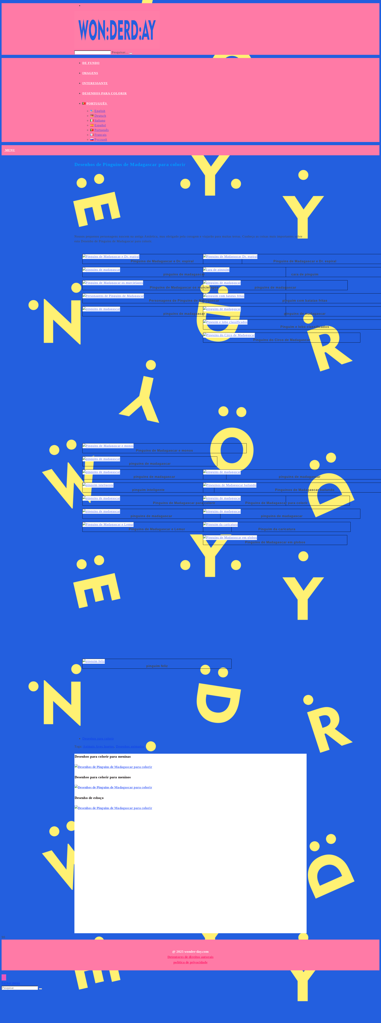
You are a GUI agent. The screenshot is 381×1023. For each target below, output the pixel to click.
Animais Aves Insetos (98, 746)
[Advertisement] (190, 203)
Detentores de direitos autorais (190, 957)
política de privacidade (190, 962)
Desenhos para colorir (98, 738)
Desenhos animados (130, 746)
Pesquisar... (120, 52)
